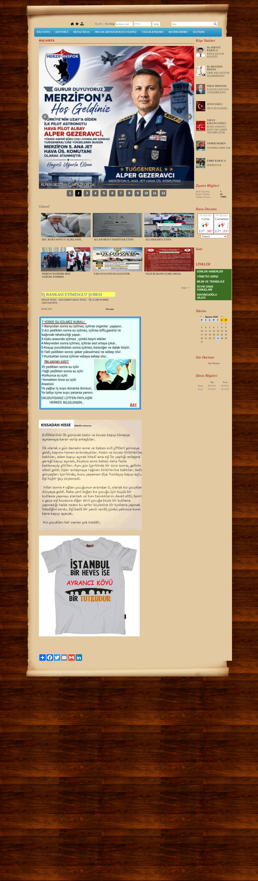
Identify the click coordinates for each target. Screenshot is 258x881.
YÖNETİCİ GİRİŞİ (207, 276)
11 (154, 193)
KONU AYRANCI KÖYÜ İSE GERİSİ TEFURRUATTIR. (217, 129)
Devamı (110, 309)
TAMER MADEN (216, 143)
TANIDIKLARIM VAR (218, 147)
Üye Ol (98, 24)
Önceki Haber (45, 117)
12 (163, 193)
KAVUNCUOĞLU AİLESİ (207, 296)
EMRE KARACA (216, 160)
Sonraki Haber (189, 117)
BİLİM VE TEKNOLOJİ (210, 281)
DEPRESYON (214, 165)
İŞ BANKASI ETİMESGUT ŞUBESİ (72, 294)
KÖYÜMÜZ (61, 32)
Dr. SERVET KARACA (214, 49)
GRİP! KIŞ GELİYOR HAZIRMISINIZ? (218, 74)
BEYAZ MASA (82, 32)
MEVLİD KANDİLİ (217, 108)
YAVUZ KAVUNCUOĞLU (216, 122)
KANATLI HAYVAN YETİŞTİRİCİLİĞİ (218, 91)
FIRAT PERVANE (217, 86)
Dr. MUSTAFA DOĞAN (214, 68)
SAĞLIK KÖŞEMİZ (152, 32)
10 (146, 193)
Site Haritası (214, 363)
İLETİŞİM (198, 32)
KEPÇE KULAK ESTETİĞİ (215, 55)
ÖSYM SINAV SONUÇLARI (205, 288)
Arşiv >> (185, 287)
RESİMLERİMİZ (178, 32)
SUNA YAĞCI (214, 104)
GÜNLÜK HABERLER (210, 271)
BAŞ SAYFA (43, 32)
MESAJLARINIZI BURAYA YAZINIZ (116, 32)
